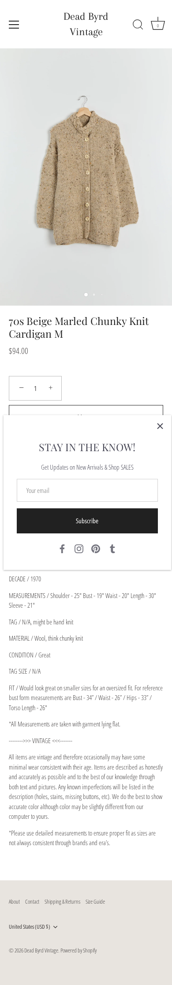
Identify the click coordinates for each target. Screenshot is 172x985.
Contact (32, 901)
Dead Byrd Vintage (86, 24)
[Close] (160, 426)
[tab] (86, 711)
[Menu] (14, 24)
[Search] (138, 26)
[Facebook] (62, 548)
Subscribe (87, 520)
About (14, 901)
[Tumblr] (112, 548)
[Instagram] (79, 548)
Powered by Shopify (78, 950)
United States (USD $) (29, 926)
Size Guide (95, 901)
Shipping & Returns (62, 901)
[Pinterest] (95, 548)
